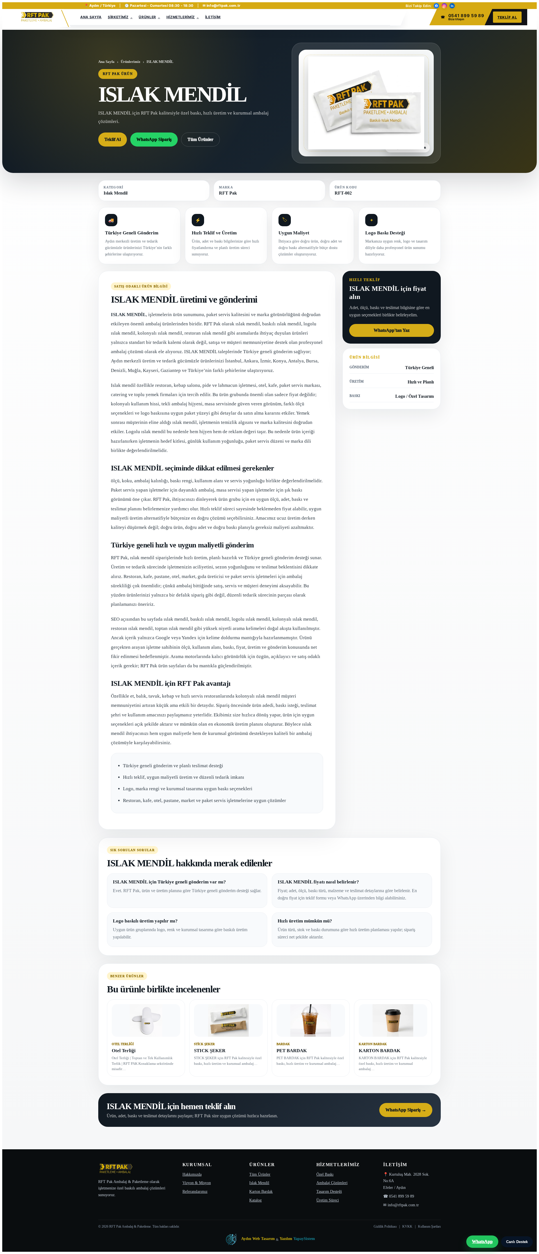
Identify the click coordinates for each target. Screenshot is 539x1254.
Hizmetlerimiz (180, 17)
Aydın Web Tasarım (258, 1239)
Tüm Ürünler (200, 139)
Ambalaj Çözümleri (332, 1183)
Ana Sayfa (91, 17)
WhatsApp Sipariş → (405, 1109)
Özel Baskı (325, 1174)
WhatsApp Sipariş (154, 139)
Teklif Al (507, 17)
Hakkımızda (192, 1174)
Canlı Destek (517, 1242)
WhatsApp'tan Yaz (392, 330)
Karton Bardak (261, 1191)
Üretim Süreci (327, 1200)
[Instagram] (444, 5)
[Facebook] (436, 5)
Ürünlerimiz (130, 62)
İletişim (213, 17)
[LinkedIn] (452, 5)
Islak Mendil (259, 1183)
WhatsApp (482, 1241)
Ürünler (147, 17)
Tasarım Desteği (329, 1191)
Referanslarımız (194, 1191)
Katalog (255, 1200)
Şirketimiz (118, 17)
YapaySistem (304, 1239)
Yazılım (286, 1239)
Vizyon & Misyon (196, 1183)
